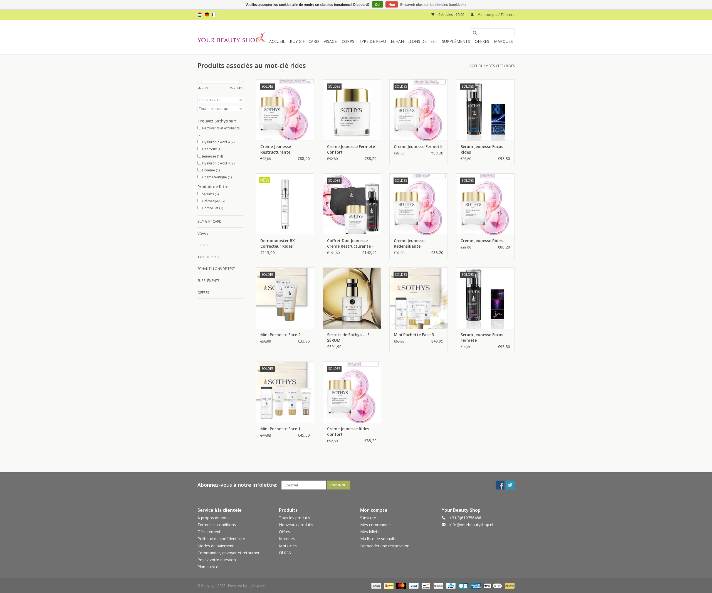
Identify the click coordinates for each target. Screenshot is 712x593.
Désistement (209, 531)
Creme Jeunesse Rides (482, 240)
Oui (377, 5)
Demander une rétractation (384, 545)
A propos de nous (213, 517)
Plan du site (207, 566)
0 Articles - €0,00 (451, 14)
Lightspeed (256, 585)
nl (199, 15)
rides (510, 65)
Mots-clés (494, 65)
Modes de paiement (215, 545)
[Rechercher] (473, 33)
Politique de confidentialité (221, 538)
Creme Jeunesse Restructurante (275, 149)
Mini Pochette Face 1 (280, 428)
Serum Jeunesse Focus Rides (482, 149)
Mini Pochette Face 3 (414, 334)
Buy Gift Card (304, 41)
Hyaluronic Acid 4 (218, 142)
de (207, 15)
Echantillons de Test (414, 41)
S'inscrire (368, 517)
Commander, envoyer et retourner (228, 552)
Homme (211, 170)
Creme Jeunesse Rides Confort (348, 431)
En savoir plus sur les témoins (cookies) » (433, 5)
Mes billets (369, 531)
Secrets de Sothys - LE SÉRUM (348, 337)
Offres (482, 41)
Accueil (277, 41)
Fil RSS (285, 552)
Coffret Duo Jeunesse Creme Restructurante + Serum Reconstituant (350, 243)
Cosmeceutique (217, 177)
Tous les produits (294, 517)
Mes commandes (376, 524)
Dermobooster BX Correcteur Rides (277, 243)
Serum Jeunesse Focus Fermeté (482, 337)
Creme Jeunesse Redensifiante (409, 243)
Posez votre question (216, 559)
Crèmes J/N (213, 201)
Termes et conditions (216, 524)
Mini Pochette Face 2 (280, 334)
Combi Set (212, 208)
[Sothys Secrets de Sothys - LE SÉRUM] (352, 298)
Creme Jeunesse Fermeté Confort (351, 149)
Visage (330, 41)
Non (392, 5)
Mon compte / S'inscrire (496, 14)
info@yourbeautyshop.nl (471, 524)
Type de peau (372, 41)
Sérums (210, 194)
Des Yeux (211, 149)
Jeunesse (212, 156)
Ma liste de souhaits (378, 538)
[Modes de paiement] (375, 585)
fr (214, 15)
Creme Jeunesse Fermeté (418, 146)
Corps (348, 41)
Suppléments (456, 41)
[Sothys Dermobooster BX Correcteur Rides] (285, 204)
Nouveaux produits (296, 524)
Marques (503, 41)
